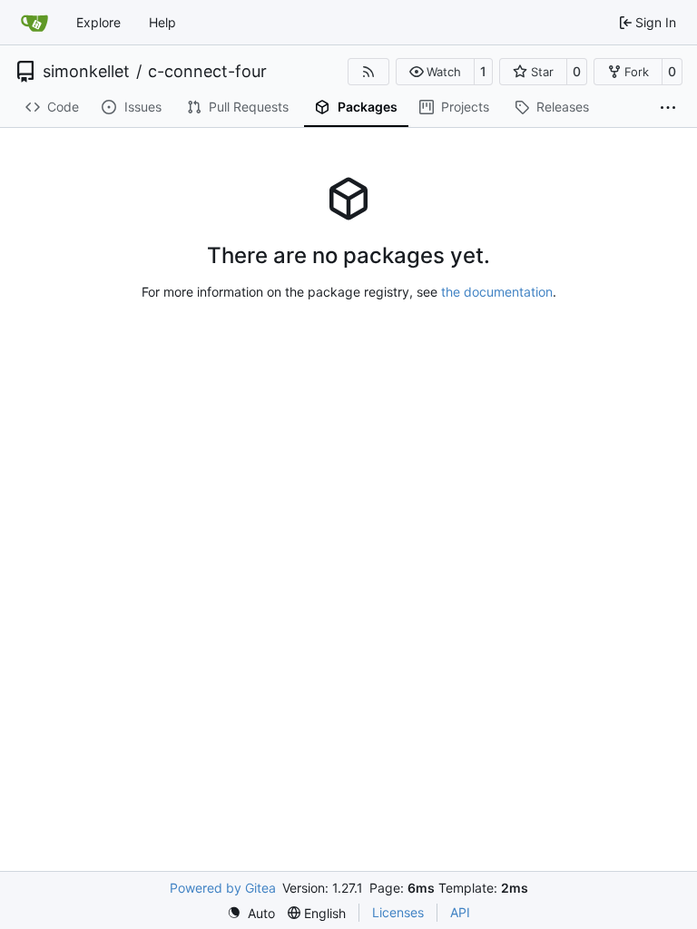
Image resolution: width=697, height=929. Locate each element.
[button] (435, 71)
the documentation (497, 291)
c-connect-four (207, 72)
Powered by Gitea (223, 887)
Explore (98, 22)
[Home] (34, 22)
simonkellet (86, 72)
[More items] (667, 108)
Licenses (398, 912)
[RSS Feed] (368, 71)
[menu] (251, 913)
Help (162, 22)
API (460, 912)
